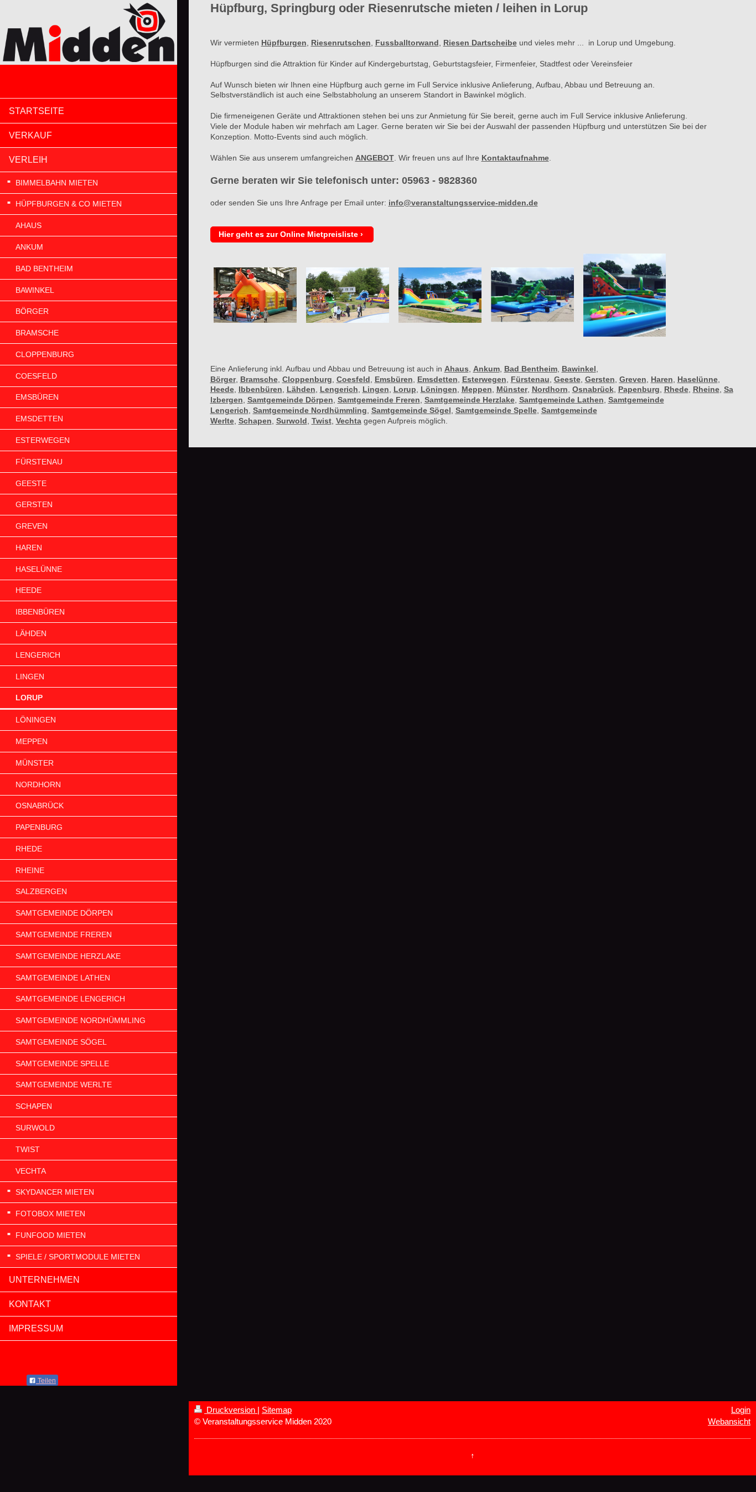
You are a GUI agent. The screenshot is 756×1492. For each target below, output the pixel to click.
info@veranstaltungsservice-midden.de (463, 202)
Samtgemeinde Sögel (411, 410)
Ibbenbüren (260, 389)
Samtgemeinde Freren (379, 399)
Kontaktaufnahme (515, 157)
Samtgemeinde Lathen (561, 399)
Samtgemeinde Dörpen (290, 399)
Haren (662, 379)
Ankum (486, 368)
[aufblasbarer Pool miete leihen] (624, 295)
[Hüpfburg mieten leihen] (255, 295)
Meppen (477, 389)
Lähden (301, 389)
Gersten (600, 379)
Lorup (404, 389)
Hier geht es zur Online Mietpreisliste (288, 234)
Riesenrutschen (341, 42)
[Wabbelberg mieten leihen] (439, 295)
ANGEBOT (374, 157)
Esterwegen (484, 379)
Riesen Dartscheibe (480, 42)
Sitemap (277, 1409)
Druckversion (230, 1409)
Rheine (706, 389)
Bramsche (259, 379)
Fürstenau (530, 379)
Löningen (439, 389)
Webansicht (729, 1421)
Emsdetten (437, 379)
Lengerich (339, 389)
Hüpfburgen (284, 42)
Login (740, 1409)
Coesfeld (353, 379)
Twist (322, 420)
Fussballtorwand (407, 42)
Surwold (291, 420)
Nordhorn (550, 389)
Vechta (348, 420)
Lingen (376, 389)
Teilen (46, 1381)
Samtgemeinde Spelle (496, 410)
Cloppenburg (307, 379)
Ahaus (456, 368)
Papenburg (639, 389)
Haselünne (697, 379)
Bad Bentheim (530, 368)
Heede (222, 389)
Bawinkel (579, 368)
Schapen (255, 420)
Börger (223, 379)
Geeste (567, 379)
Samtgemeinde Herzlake (469, 399)
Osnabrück (593, 389)
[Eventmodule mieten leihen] (347, 295)
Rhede (676, 389)
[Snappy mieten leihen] (532, 294)
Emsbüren (394, 379)
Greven (632, 379)
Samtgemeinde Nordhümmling (310, 410)
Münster (511, 389)
